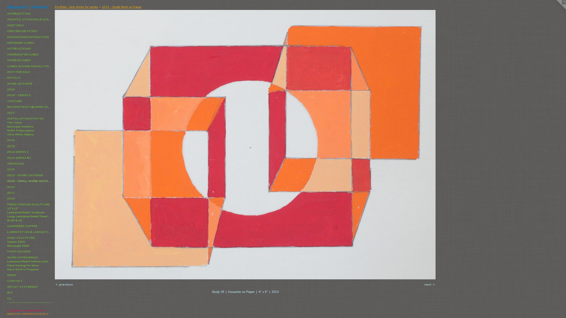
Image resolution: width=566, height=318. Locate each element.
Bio (10, 292)
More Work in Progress (23, 269)
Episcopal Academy (20, 126)
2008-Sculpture (21, 238)
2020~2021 (15, 25)
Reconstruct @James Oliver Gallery (29, 107)
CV (9, 298)
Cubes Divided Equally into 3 (29, 66)
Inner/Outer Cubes (23, 54)
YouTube (14, 101)
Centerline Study (22, 31)
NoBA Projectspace (20, 130)
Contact (15, 281)
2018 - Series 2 (19, 95)
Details (13, 78)
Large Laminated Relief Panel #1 (29, 216)
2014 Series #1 (19, 158)
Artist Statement (22, 287)
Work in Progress (22, 257)
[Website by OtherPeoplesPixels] (557, 9)
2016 (11, 140)
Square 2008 (16, 242)
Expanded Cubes (20, 43)
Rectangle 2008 (18, 246)
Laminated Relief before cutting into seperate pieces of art (29, 261)
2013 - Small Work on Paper (29, 181)
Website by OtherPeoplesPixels (27, 314)
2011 (11, 193)
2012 (11, 187)
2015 (11, 146)
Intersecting (18, 13)
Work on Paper (19, 83)
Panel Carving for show (23, 265)
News (11, 275)
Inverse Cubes (19, 60)
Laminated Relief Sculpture (25, 212)
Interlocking (19, 48)
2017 (11, 113)
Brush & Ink (14, 220)
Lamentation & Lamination (29, 232)
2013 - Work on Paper (25, 175)
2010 (11, 198)
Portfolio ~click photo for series (76, 7)
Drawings (15, 163)
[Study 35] (245, 144)
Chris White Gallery (20, 134)
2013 (11, 169)
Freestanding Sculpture (28, 204)
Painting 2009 (19, 251)
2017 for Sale (18, 72)
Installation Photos (25, 118)
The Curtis (14, 122)
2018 (11, 89)
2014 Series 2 (18, 152)
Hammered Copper (22, 226)
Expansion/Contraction (28, 37)
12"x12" (12, 208)
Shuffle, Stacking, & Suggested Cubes (29, 19)
